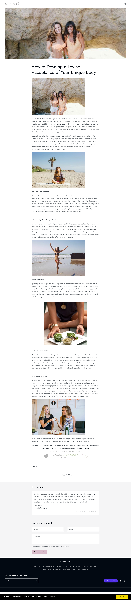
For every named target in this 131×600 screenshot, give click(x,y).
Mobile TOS (60, 566)
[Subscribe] (36, 580)
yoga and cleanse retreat (57, 124)
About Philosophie (82, 570)
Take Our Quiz (87, 566)
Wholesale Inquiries (68, 570)
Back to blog (67, 475)
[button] (116, 4)
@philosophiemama (81, 448)
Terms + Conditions (49, 566)
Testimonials (57, 570)
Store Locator (47, 570)
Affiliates (78, 566)
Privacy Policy (37, 566)
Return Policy (70, 566)
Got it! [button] (122, 597)
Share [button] (35, 467)
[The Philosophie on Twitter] (65, 455)
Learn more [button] (52, 597)
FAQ (95, 566)
